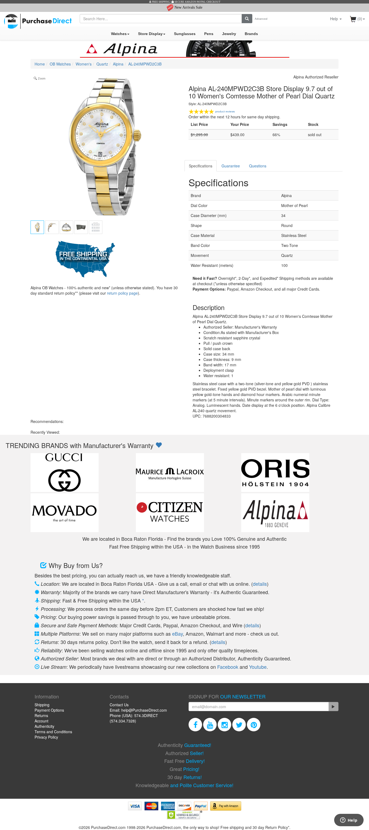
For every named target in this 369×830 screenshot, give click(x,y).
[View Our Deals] (158, 445)
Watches (119, 34)
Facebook (227, 666)
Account (41, 721)
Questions (257, 165)
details (260, 583)
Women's (84, 64)
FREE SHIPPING (160, 2)
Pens (208, 34)
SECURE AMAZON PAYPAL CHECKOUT (197, 2)
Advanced (261, 18)
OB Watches (60, 64)
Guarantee (231, 165)
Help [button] (334, 18)
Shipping (42, 704)
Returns (41, 715)
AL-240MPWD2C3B (145, 64)
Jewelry (229, 34)
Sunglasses (185, 34)
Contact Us (119, 704)
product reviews (225, 111)
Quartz (102, 64)
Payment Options (49, 710)
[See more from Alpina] (184, 49)
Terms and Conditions (53, 731)
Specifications (200, 165)
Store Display (150, 34)
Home (40, 64)
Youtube (258, 666)
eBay (177, 633)
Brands (251, 34)
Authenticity (44, 726)
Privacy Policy (46, 737)
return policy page (122, 293)
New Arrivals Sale (187, 7)
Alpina (118, 64)
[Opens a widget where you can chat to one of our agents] (349, 820)
